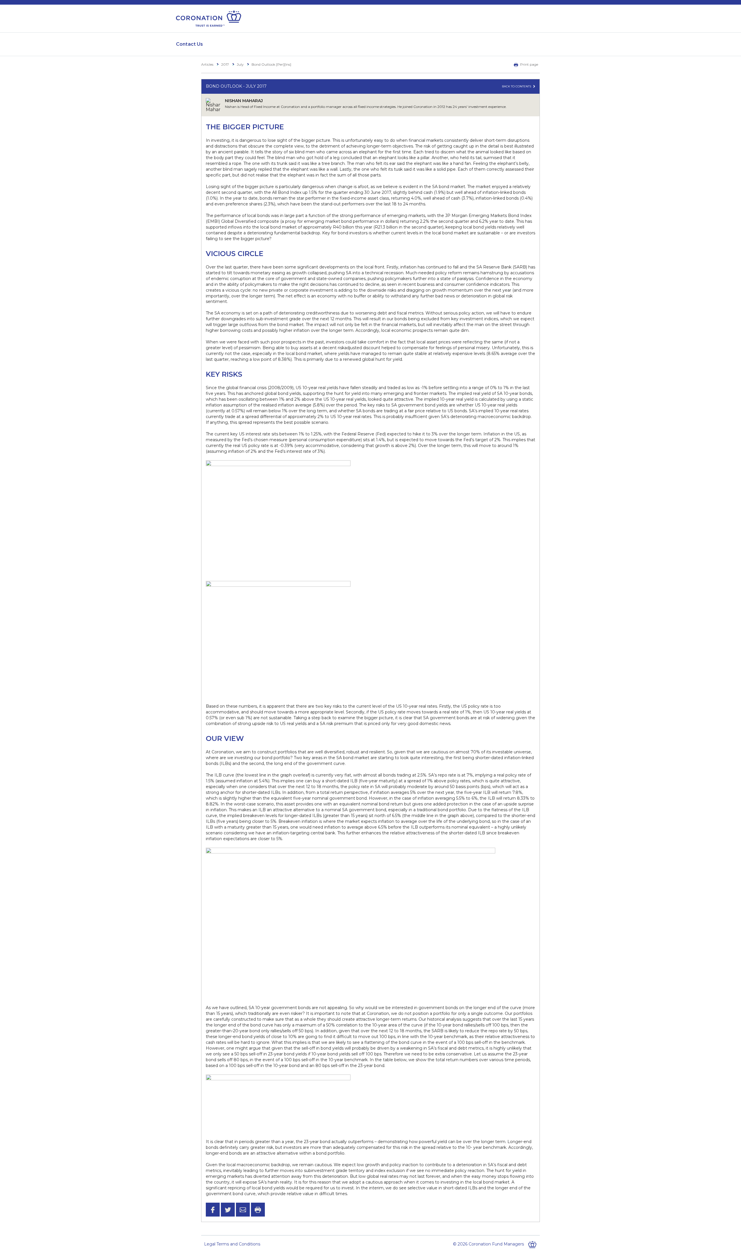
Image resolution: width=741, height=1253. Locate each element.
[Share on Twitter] (228, 1210)
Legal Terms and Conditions (232, 1244)
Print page (529, 64)
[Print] (258, 1210)
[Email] (243, 1210)
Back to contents (517, 86)
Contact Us (189, 44)
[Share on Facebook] (213, 1210)
